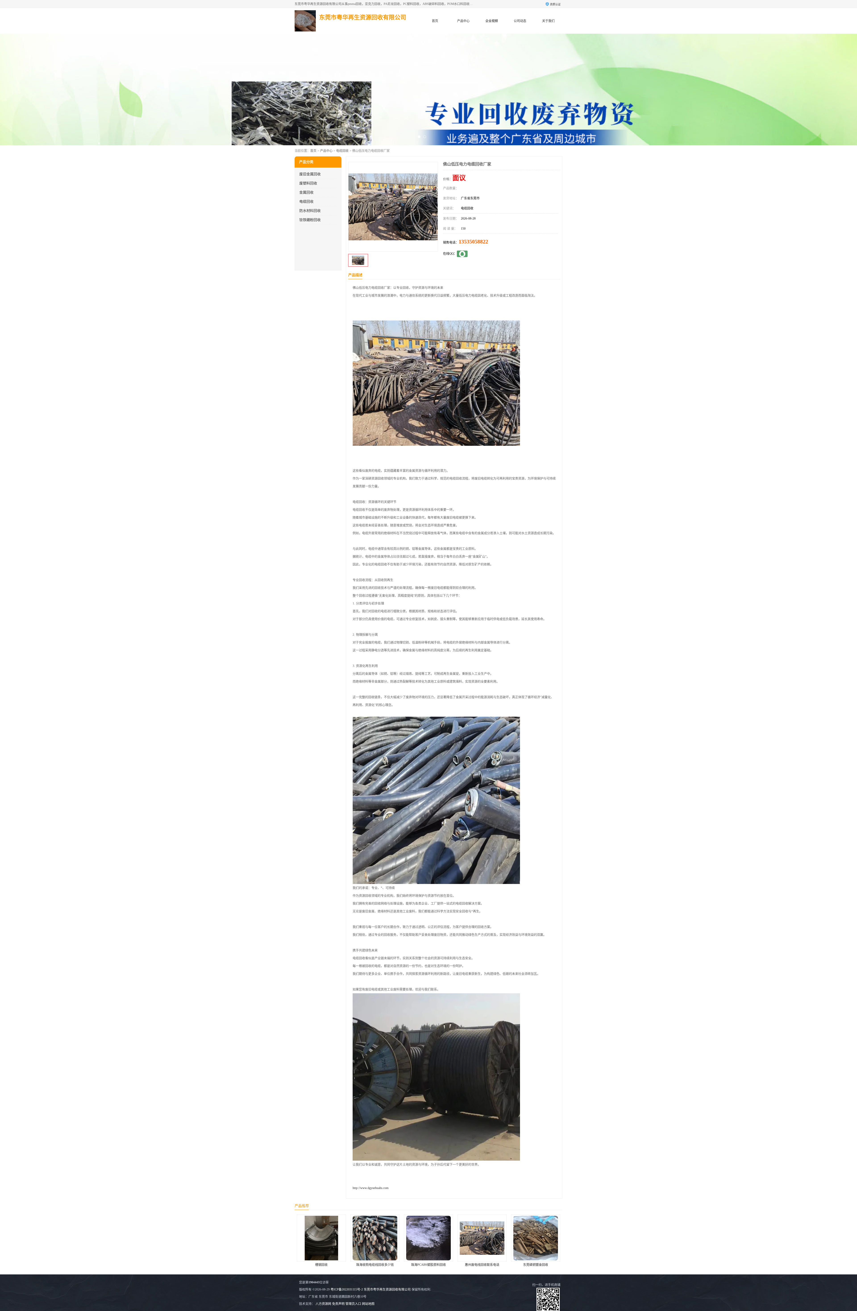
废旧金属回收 (310, 174)
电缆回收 (342, 150)
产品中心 (463, 21)
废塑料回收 (308, 183)
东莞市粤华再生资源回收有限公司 (387, 1289)
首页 (435, 21)
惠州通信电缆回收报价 (535, 1264)
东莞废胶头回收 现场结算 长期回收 (428, 1264)
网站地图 (368, 1303)
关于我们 (548, 21)
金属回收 (306, 192)
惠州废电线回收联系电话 (321, 1264)
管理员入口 (353, 1303)
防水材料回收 (310, 211)
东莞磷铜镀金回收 (374, 1264)
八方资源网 (323, 1303)
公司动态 (520, 21)
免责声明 (338, 1303)
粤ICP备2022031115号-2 (347, 1289)
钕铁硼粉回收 (310, 220)
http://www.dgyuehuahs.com (371, 1188)
